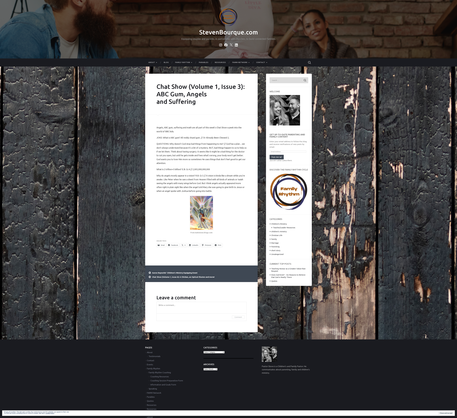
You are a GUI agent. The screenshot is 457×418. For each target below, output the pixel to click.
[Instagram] (221, 44)
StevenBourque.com (228, 32)
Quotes (274, 281)
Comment (238, 317)
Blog (166, 62)
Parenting (275, 247)
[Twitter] (231, 44)
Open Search (309, 62)
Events (150, 364)
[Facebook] (226, 44)
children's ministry (279, 231)
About (151, 62)
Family (274, 239)
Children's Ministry (279, 224)
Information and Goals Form (163, 384)
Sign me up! (276, 157)
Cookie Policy (49, 413)
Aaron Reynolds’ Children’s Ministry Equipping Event (174, 273)
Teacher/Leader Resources (284, 228)
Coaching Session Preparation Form (166, 380)
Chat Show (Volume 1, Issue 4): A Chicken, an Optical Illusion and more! (183, 277)
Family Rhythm (182, 62)
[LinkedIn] (236, 44)
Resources (220, 62)
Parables (203, 62)
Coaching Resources (159, 376)
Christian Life (276, 235)
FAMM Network (239, 62)
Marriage (275, 243)
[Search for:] (289, 80)
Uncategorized (277, 254)
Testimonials (154, 356)
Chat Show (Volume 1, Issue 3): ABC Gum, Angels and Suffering (200, 94)
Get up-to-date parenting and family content (287, 135)
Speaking (153, 389)
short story (275, 250)
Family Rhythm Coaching (160, 372)
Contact (260, 62)
